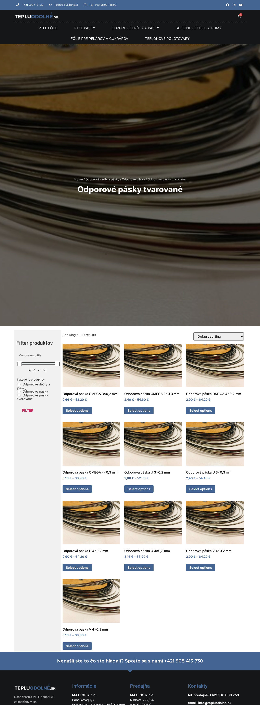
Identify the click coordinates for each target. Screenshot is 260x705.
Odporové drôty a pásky (135, 28)
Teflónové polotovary (167, 39)
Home (78, 179)
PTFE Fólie (48, 28)
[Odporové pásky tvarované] (19, 395)
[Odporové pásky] (19, 391)
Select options (77, 410)
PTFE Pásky (84, 28)
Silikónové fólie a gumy (198, 28)
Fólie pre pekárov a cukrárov (99, 39)
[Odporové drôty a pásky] (19, 384)
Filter (27, 410)
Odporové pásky (133, 179)
